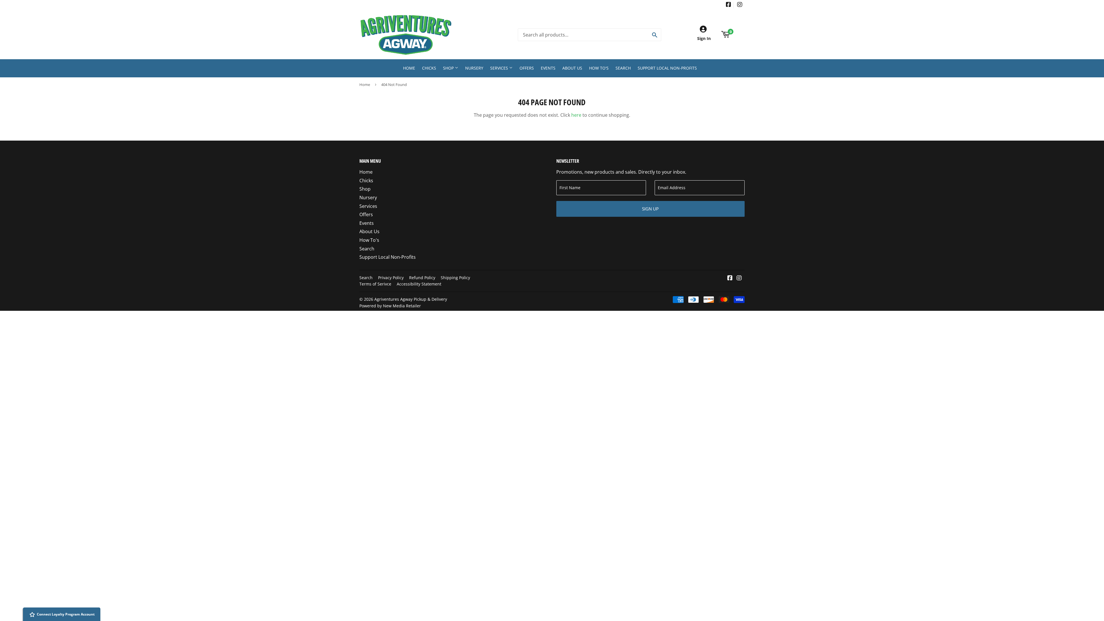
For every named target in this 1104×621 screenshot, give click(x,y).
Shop (449, 68)
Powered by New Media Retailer (390, 305)
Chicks (429, 68)
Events (548, 68)
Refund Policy (422, 277)
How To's (599, 68)
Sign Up (650, 209)
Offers (527, 68)
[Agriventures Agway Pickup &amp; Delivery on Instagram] (739, 5)
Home (409, 68)
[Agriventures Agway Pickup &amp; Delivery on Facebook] (728, 5)
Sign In (704, 38)
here (576, 115)
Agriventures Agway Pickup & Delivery (410, 299)
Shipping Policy (455, 277)
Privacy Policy (391, 277)
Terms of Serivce (375, 284)
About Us (572, 68)
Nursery (474, 68)
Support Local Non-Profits (667, 68)
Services (499, 68)
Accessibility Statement (419, 284)
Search (623, 68)
